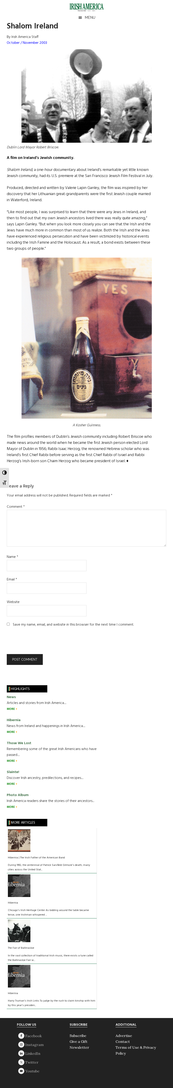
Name (12, 557)
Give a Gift (78, 1041)
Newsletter (79, 1047)
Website (13, 602)
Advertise (124, 1035)
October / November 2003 (27, 43)
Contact (123, 1041)
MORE (11, 709)
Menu (90, 17)
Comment (16, 507)
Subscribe (78, 1035)
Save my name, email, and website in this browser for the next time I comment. (73, 625)
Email (12, 579)
